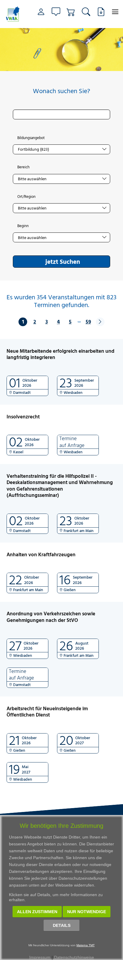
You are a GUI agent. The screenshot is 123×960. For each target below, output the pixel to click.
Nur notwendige (86, 911)
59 (88, 321)
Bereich (23, 167)
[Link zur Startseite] (13, 14)
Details (61, 925)
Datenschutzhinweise (74, 957)
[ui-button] (115, 11)
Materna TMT (85, 945)
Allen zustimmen (37, 911)
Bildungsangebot (31, 137)
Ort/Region (26, 196)
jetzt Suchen (62, 261)
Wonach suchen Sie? (61, 91)
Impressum (39, 957)
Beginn (23, 226)
